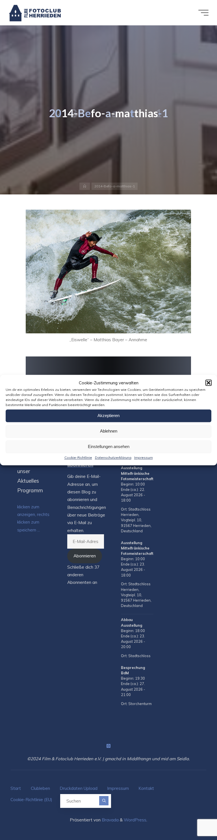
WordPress (135, 820)
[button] (208, 382)
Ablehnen (108, 431)
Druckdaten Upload (78, 788)
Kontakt (146, 788)
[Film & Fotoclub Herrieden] (35, 12)
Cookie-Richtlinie (78, 457)
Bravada (110, 820)
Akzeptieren (108, 415)
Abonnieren (84, 555)
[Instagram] (108, 746)
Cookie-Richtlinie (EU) (31, 799)
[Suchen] (103, 800)
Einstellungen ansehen (108, 446)
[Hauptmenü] (203, 12)
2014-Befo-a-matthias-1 (114, 186)
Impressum (143, 457)
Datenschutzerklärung (113, 457)
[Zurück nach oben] (195, 818)
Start (15, 788)
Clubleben (40, 788)
